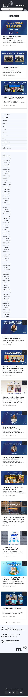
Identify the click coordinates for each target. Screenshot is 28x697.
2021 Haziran (6, 294)
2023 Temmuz (7, 238)
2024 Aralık (6, 200)
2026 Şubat (6, 169)
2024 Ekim (6, 205)
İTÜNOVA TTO (7, 148)
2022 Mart (6, 274)
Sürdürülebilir (6, 142)
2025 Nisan (6, 191)
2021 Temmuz (7, 292)
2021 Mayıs (6, 296)
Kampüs (5, 139)
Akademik (5, 117)
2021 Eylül (6, 287)
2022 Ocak (6, 278)
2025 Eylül (6, 180)
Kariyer (5, 132)
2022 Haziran (6, 267)
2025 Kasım (6, 175)
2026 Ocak (6, 171)
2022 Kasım (6, 256)
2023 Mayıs (6, 242)
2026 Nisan (6, 164)
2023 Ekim (6, 231)
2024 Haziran (6, 213)
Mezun (4, 123)
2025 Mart (6, 193)
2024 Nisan (6, 218)
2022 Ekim (6, 258)
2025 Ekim (6, 178)
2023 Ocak (6, 251)
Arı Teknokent (6, 145)
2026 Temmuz (7, 158)
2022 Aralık (6, 254)
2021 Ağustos (6, 289)
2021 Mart (6, 301)
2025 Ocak (6, 198)
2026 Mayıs (6, 162)
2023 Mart (6, 247)
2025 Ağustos (6, 182)
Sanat (4, 129)
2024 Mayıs (6, 216)
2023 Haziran (6, 240)
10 (18, 622)
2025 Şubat (6, 196)
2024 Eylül (6, 207)
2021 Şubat (6, 303)
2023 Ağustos (6, 236)
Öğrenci (5, 120)
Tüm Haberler (6, 114)
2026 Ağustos (6, 155)
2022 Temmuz (6, 265)
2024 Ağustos (6, 209)
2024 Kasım (6, 202)
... (20, 622)
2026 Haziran (6, 160)
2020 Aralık (6, 307)
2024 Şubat (6, 222)
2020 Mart (6, 316)
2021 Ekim (6, 285)
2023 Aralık (6, 227)
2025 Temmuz (7, 184)
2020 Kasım (6, 309)
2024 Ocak (6, 225)
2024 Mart (6, 220)
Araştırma (5, 136)
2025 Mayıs (6, 189)
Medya (4, 126)
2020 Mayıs (6, 314)
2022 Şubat (6, 276)
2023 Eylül (6, 234)
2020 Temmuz (6, 312)
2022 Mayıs (6, 269)
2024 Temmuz (7, 211)
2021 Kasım (6, 283)
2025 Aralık (6, 173)
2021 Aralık (6, 280)
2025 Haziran (6, 187)
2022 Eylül (6, 260)
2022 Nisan (6, 272)
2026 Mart (6, 167)
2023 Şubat (6, 249)
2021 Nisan (6, 298)
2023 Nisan (6, 245)
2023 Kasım (6, 229)
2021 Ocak (6, 305)
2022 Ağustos (6, 263)
